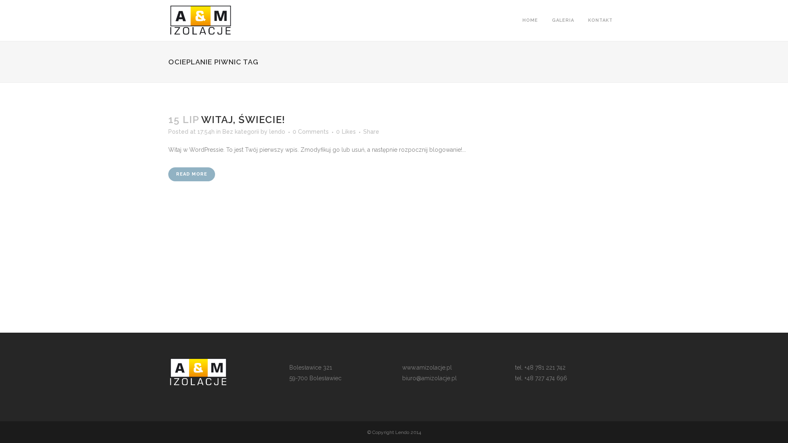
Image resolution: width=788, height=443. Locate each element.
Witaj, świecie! (243, 120)
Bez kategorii (240, 131)
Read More (191, 174)
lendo (277, 131)
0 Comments (311, 131)
